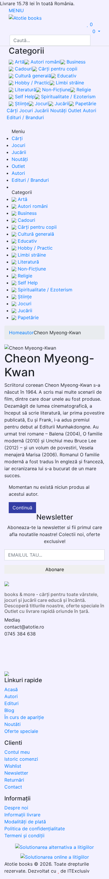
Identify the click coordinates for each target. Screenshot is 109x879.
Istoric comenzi (21, 759)
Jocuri (41, 103)
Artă (18, 62)
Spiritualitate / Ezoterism (68, 96)
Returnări (14, 780)
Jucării (61, 103)
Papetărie (85, 103)
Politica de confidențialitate (34, 828)
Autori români (44, 62)
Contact (13, 787)
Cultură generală (32, 76)
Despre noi (16, 808)
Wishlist (12, 766)
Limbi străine (69, 83)
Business (75, 62)
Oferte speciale (21, 731)
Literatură (24, 89)
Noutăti (12, 724)
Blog (9, 710)
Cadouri (22, 69)
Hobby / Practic (31, 83)
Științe (21, 103)
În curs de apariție (24, 717)
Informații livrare (22, 815)
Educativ (66, 76)
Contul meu (17, 752)
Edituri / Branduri (25, 117)
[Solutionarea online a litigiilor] (54, 856)
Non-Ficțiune (55, 89)
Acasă (11, 689)
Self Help (24, 96)
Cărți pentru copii (57, 69)
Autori (89, 110)
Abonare (54, 569)
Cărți (12, 110)
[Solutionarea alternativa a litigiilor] (54, 848)
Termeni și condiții (24, 835)
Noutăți (58, 110)
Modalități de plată (25, 821)
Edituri (11, 703)
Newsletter (16, 773)
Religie (83, 89)
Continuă (22, 508)
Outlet (74, 110)
